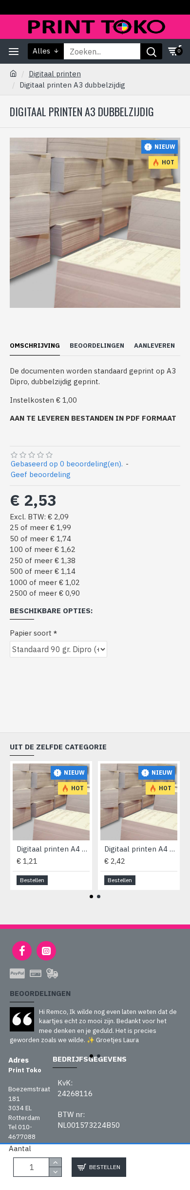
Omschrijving (35, 346)
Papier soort (31, 633)
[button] (91, 896)
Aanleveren (154, 346)
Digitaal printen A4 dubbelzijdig (140, 848)
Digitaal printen (55, 73)
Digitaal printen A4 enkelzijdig (53, 848)
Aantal (20, 1148)
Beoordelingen (97, 346)
